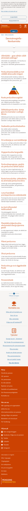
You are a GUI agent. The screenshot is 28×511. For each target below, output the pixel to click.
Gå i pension (5, 376)
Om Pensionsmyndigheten (9, 392)
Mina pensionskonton (14, 356)
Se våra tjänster (6, 383)
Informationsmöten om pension (11, 412)
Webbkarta (4, 474)
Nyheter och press (6, 386)
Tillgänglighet (5, 461)
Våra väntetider (14, 319)
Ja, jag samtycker (14, 17)
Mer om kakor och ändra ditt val (9, 11)
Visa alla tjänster (14, 363)
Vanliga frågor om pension (9, 415)
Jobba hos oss (5, 409)
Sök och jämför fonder (14, 359)
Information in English (7, 455)
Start (2, 34)
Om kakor (4, 471)
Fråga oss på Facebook (16, 322)
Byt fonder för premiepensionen (14, 342)
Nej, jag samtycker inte (14, 20)
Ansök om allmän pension (14, 352)
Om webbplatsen (6, 464)
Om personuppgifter (7, 468)
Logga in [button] (14, 31)
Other (9, 34)
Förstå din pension (7, 373)
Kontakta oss (5, 396)
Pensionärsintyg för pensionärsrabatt (14, 346)
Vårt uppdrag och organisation (10, 405)
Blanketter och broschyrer (9, 418)
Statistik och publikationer (9, 389)
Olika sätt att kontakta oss (14, 312)
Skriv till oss (14, 315)
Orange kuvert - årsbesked (14, 339)
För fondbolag (5, 422)
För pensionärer (6, 379)
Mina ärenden (14, 349)
